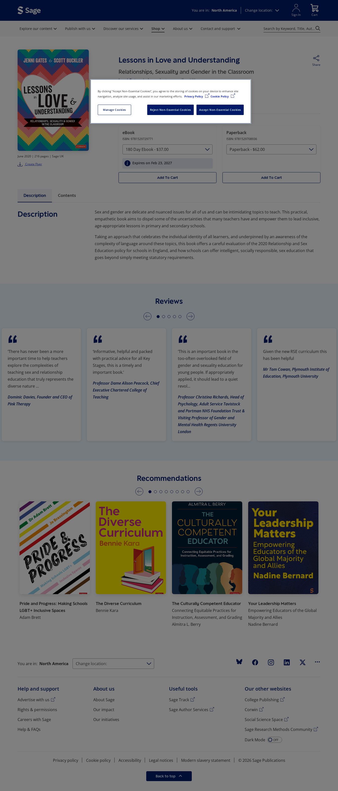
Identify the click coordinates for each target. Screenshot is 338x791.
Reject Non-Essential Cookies (170, 110)
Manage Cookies (114, 110)
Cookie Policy (220, 96)
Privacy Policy (194, 96)
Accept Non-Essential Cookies (220, 110)
